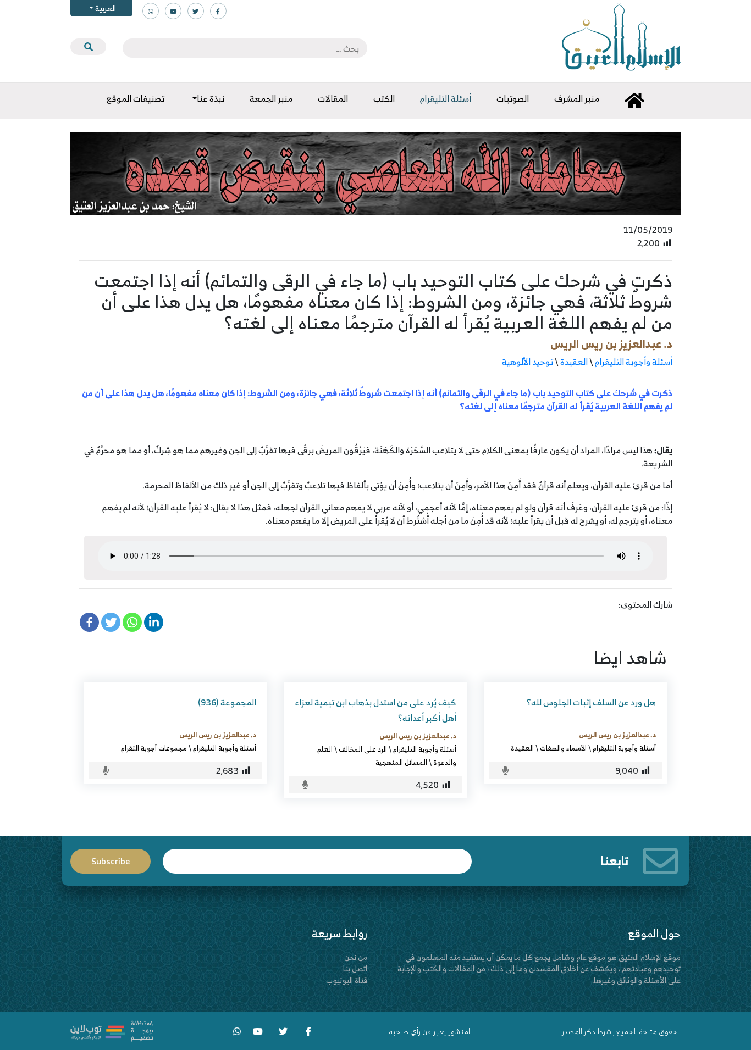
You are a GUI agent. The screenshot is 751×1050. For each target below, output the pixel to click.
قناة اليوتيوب (346, 980)
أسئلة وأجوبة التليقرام (633, 361)
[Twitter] (110, 622)
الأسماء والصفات (563, 748)
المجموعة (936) (227, 702)
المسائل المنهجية (401, 762)
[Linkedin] (153, 622)
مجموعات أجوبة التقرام (154, 748)
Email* (317, 856)
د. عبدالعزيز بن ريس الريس (611, 343)
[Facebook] (89, 622)
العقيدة (574, 361)
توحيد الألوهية (527, 361)
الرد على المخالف (363, 749)
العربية (104, 8)
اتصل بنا (355, 968)
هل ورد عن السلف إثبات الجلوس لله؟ (591, 702)
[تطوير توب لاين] (111, 1030)
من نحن (355, 957)
